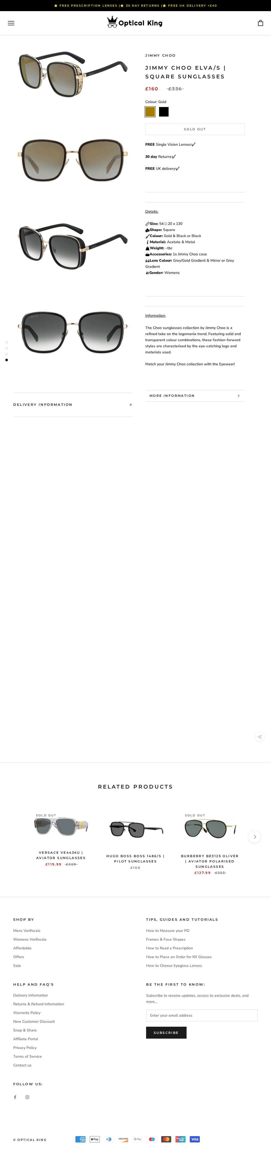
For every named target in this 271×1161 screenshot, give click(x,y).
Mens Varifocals (26, 930)
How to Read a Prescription (169, 948)
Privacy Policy (25, 1047)
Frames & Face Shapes (166, 939)
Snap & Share (25, 1030)
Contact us (22, 1065)
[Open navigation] (11, 23)
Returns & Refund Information (38, 1004)
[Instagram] (27, 1097)
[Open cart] (260, 23)
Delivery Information (43, 404)
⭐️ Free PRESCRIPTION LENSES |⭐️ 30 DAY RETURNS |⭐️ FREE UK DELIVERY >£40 (135, 5)
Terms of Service (27, 1056)
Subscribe (166, 1033)
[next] (254, 837)
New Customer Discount (34, 1021)
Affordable (22, 948)
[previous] (16, 837)
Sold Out (195, 129)
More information (172, 396)
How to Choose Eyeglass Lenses (174, 965)
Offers (18, 956)
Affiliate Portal (25, 1039)
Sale (17, 965)
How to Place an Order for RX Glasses (179, 956)
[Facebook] (15, 1097)
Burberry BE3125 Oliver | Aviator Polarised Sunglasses (210, 861)
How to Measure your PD (167, 930)
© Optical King (30, 1140)
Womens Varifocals (30, 939)
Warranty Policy (26, 1012)
